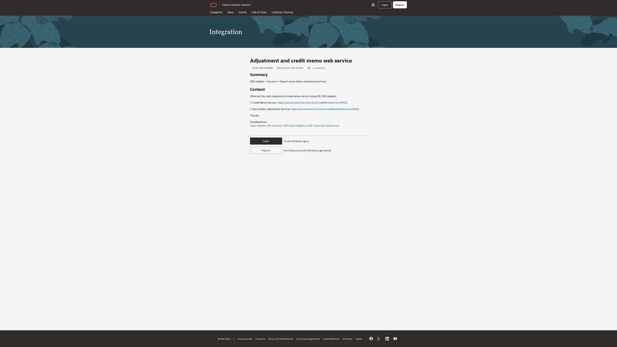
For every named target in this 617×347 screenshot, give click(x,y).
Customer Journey (282, 12)
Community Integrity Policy (308, 339)
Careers (359, 339)
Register (266, 150)
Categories (216, 12)
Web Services (332, 125)
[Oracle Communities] (373, 5)
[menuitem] (385, 4)
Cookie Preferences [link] (331, 339)
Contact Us (260, 339)
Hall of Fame (259, 12)
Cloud (316, 125)
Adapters (261, 125)
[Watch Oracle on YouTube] (395, 339)
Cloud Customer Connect (236, 4)
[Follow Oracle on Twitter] (379, 339)
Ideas (231, 12)
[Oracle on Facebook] (371, 339)
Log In (266, 140)
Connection (277, 125)
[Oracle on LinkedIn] (387, 339)
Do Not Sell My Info (284, 339)
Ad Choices (347, 339)
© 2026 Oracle (224, 339)
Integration (300, 125)
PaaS (322, 125)
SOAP (310, 125)
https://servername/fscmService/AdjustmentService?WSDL (325, 109)
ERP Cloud (289, 125)
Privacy (271, 339)
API (269, 125)
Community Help (244, 339)
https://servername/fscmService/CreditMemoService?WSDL (313, 102)
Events (242, 12)
